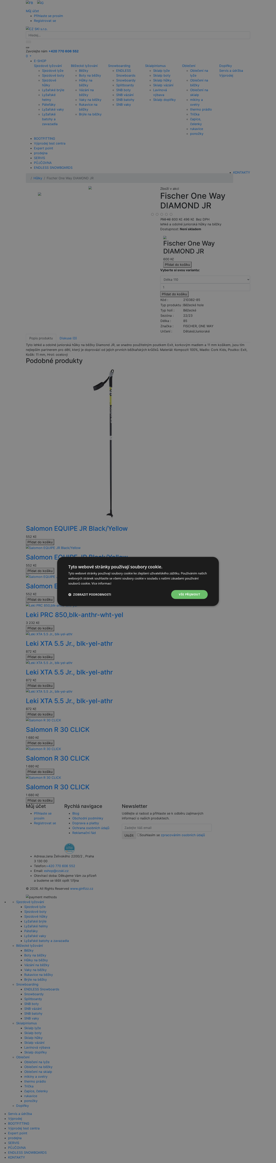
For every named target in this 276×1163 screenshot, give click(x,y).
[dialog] (138, 581)
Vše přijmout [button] (189, 594)
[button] (89, 594)
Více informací (101, 583)
